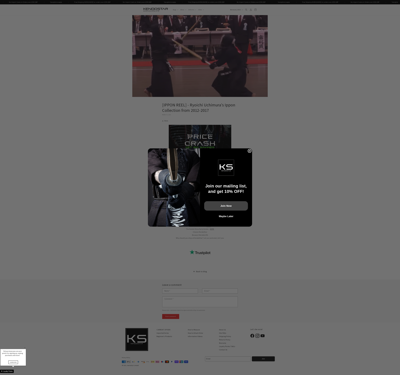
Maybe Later (226, 216)
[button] (15, 371)
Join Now (226, 205)
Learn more (13, 362)
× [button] (24, 348)
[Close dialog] (249, 151)
